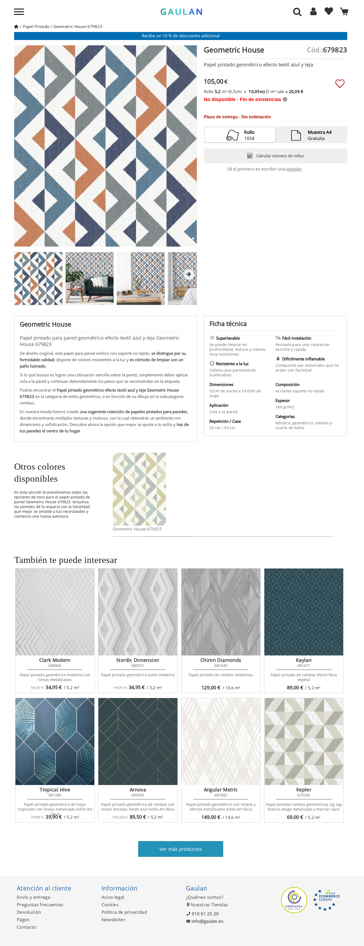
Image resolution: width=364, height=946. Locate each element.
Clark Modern (54, 660)
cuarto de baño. (290, 427)
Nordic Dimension (137, 660)
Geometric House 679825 (137, 528)
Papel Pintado (36, 26)
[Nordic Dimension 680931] (137, 612)
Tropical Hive (55, 789)
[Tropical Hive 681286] (54, 741)
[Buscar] (297, 12)
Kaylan (304, 660)
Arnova (138, 789)
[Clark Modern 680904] (54, 612)
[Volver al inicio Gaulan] (16, 26)
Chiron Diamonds (220, 660)
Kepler (303, 789)
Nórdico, (284, 422)
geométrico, (303, 422)
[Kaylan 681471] (303, 612)
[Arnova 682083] (137, 741)
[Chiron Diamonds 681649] (220, 612)
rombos (322, 422)
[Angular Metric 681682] (220, 741)
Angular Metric (221, 789)
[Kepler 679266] (303, 741)
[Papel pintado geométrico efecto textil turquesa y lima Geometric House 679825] (163, 489)
